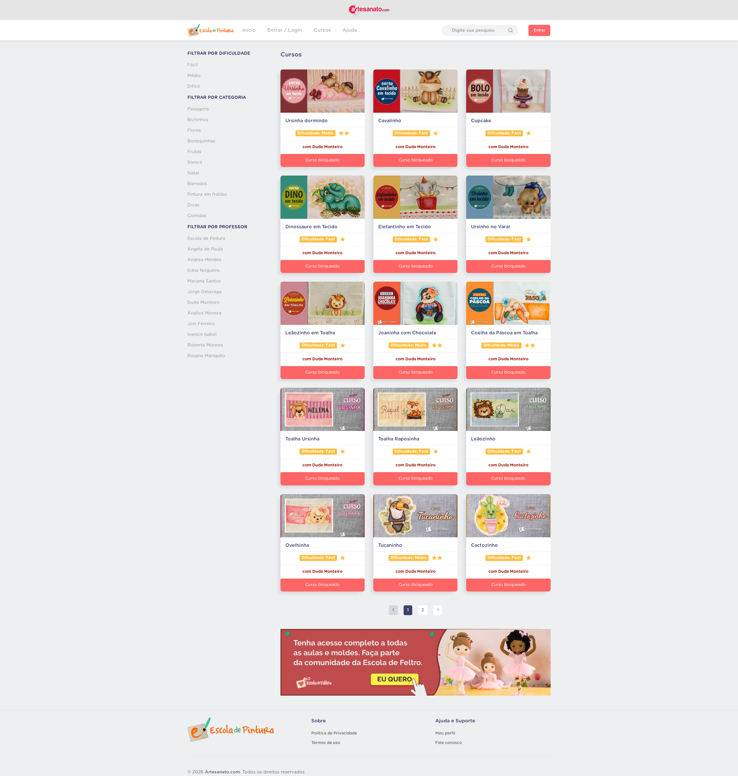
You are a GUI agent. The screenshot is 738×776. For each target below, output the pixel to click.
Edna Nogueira (203, 270)
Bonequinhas (201, 141)
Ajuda (349, 30)
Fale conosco (448, 743)
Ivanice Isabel (201, 334)
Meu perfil (445, 733)
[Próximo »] (437, 610)
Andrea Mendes (204, 260)
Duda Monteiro (203, 302)
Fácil (192, 65)
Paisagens (198, 109)
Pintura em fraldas (207, 194)
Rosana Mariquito (206, 356)
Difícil (193, 86)
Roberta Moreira (205, 345)
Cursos (322, 30)
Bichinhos (197, 120)
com (307, 147)
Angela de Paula (205, 249)
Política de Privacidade (334, 733)
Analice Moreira (204, 313)
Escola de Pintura (206, 238)
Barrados (197, 184)
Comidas (196, 216)
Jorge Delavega (204, 292)
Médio (194, 76)
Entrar (539, 30)
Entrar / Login (284, 30)
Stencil (194, 162)
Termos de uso (325, 743)
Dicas (193, 205)
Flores (194, 130)
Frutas (194, 152)
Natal (193, 173)
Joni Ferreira (201, 324)
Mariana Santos (204, 281)
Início (249, 30)
